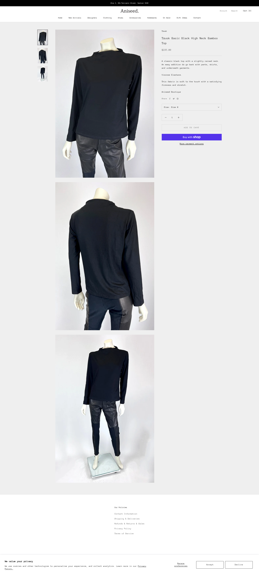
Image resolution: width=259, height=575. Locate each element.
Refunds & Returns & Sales (129, 524)
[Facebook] (170, 99)
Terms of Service (124, 533)
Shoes (120, 18)
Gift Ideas (182, 18)
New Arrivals (75, 18)
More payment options (192, 144)
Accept (210, 564)
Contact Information (126, 514)
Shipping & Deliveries (127, 519)
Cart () (247, 11)
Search (234, 11)
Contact (197, 18)
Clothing (107, 18)
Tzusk (164, 31)
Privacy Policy (123, 528)
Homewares (152, 18)
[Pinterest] (178, 99)
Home (60, 18)
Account (223, 11)
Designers (92, 18)
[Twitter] (174, 99)
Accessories (135, 18)
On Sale (166, 18)
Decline (239, 564)
